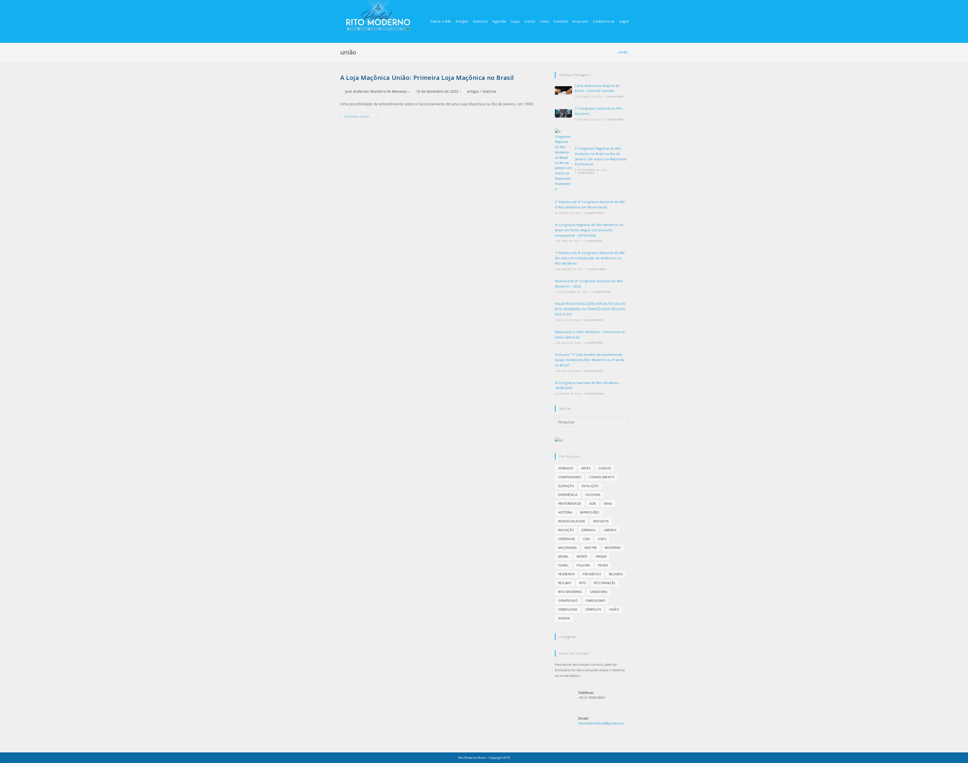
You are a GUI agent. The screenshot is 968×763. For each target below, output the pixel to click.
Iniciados (601, 521)
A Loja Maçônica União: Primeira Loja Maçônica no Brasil (427, 77)
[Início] (611, 52)
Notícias (489, 91)
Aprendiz (565, 468)
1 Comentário (614, 96)
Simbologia (568, 609)
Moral (563, 556)
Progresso (592, 574)
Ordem (601, 556)
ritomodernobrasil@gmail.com (601, 723)
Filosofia (593, 495)
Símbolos (593, 609)
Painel (563, 565)
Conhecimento (601, 477)
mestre (591, 548)
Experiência (568, 495)
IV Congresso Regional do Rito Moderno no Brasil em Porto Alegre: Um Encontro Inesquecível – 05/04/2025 (589, 230)
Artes (586, 468)
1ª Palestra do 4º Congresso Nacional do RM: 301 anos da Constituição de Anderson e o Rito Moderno (590, 258)
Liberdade (566, 539)
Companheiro (569, 477)
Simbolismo (595, 600)
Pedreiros (566, 574)
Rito (582, 583)
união (623, 52)
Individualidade (571, 521)
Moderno (613, 548)
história (565, 512)
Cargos (604, 468)
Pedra (603, 565)
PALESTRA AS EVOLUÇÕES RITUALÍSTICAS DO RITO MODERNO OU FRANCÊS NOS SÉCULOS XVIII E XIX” (590, 308)
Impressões (589, 512)
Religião (616, 574)
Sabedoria (599, 592)
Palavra (583, 565)
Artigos (473, 91)
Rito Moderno (570, 592)
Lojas (602, 539)
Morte (582, 556)
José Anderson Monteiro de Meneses (376, 91)
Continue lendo (357, 116)
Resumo (564, 583)
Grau (608, 503)
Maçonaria (567, 548)
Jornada (589, 530)
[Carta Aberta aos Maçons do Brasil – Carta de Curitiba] (563, 90)
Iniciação (566, 530)
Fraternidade (569, 503)
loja (586, 539)
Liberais (610, 530)
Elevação (566, 486)
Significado (568, 600)
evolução (590, 486)
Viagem (564, 618)
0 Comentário (614, 119)
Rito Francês (605, 583)
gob (592, 503)
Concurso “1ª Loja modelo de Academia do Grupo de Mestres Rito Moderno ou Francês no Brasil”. (590, 359)
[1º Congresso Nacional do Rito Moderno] (563, 113)
